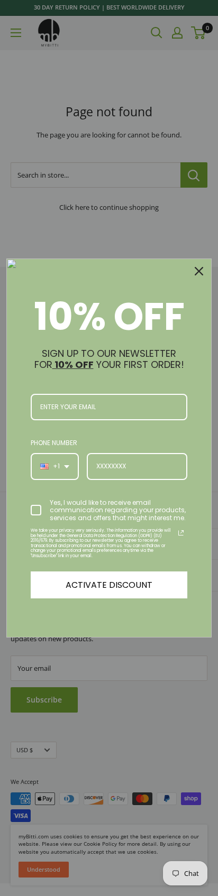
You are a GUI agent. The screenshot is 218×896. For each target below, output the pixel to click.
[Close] (199, 271)
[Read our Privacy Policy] (181, 532)
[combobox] (55, 466)
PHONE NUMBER (54, 442)
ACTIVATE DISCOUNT (109, 585)
